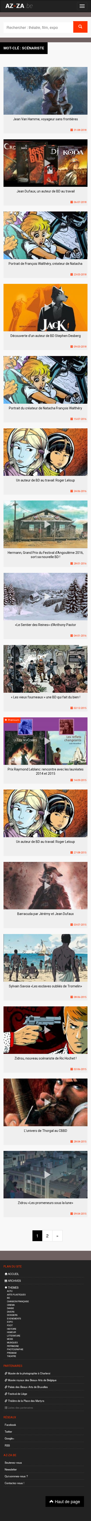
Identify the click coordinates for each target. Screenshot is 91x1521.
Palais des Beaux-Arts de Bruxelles (27, 1387)
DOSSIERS (12, 1315)
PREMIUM (11, 1352)
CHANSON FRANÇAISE (18, 1301)
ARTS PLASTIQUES (16, 1294)
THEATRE (11, 1356)
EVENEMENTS (14, 1318)
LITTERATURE (13, 1335)
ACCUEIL (13, 1274)
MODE (10, 1339)
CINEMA (11, 1304)
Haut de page (67, 1501)
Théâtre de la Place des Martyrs (25, 1401)
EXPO (10, 1321)
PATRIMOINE (13, 1346)
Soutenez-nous (13, 1462)
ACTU (9, 1291)
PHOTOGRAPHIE (15, 1349)
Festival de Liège (17, 1394)
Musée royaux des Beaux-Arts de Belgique (31, 1380)
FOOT (10, 1325)
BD (8, 1297)
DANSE (10, 1308)
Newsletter (11, 1469)
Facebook (10, 1425)
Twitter (8, 1431)
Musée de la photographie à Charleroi (28, 1373)
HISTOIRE (11, 1328)
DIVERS (10, 1311)
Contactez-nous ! (14, 1483)
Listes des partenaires (20, 1407)
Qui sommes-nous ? (16, 1476)
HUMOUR (11, 1332)
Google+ (9, 1438)
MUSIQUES (12, 1342)
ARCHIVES (14, 1280)
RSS (7, 1445)
